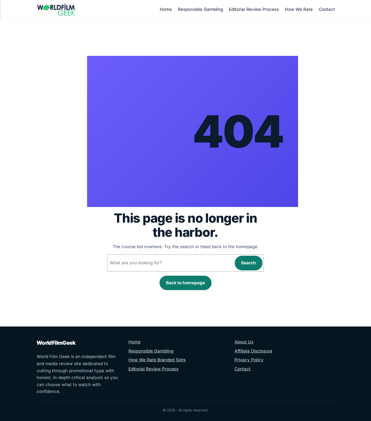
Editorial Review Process (153, 368)
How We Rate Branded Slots (157, 359)
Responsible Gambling (150, 351)
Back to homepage (185, 282)
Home (134, 341)
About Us (243, 341)
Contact (242, 368)
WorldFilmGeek (56, 343)
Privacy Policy (248, 359)
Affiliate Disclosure (253, 351)
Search (248, 262)
